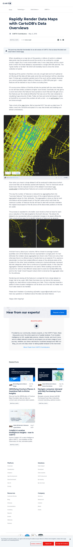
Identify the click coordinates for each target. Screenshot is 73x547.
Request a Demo (58, 312)
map (23, 105)
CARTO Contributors (19, 34)
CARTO (47, 9)
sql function (55, 98)
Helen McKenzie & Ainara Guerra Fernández (49, 385)
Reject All (48, 543)
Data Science (34, 9)
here (22, 52)
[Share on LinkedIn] (58, 40)
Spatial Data (14, 40)
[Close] (70, 539)
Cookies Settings (36, 543)
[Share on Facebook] (63, 40)
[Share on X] (60, 40)
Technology (20, 9)
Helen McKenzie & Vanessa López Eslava (20, 426)
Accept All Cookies (62, 543)
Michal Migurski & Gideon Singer (20, 385)
